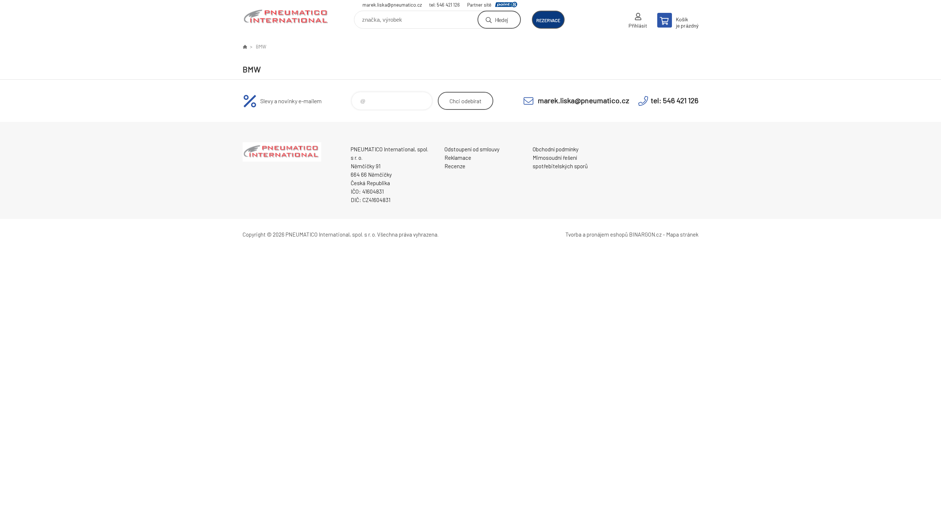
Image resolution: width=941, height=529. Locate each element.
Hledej (501, 19)
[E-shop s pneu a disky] (245, 46)
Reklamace (457, 157)
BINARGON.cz (645, 234)
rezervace (548, 20)
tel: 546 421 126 (444, 5)
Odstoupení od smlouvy (472, 149)
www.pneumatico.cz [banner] (287, 17)
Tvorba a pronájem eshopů (596, 234)
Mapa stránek (682, 234)
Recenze (454, 166)
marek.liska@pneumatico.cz (392, 5)
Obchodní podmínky (556, 149)
